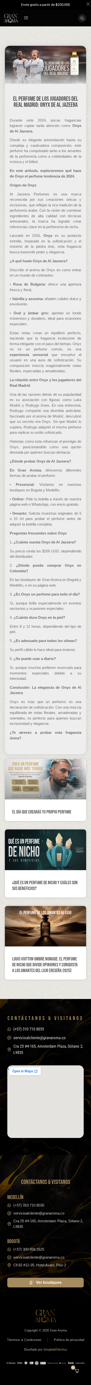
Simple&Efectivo (55, 1349)
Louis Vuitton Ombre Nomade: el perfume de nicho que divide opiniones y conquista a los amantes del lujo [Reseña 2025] (45, 965)
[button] (26, 18)
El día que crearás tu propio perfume (41, 812)
